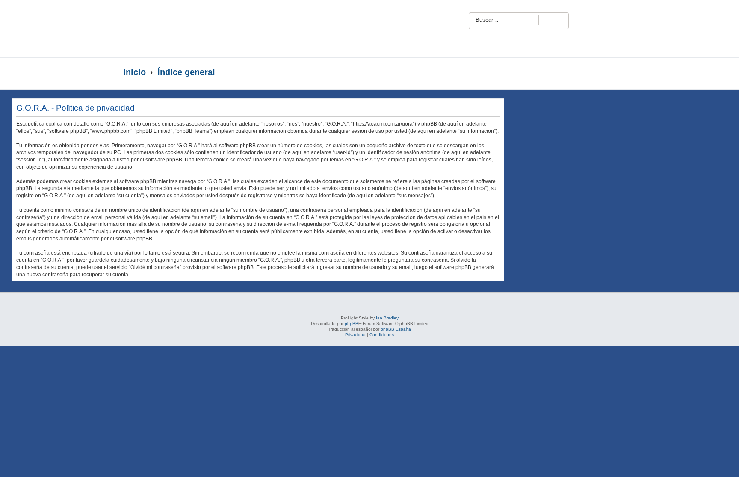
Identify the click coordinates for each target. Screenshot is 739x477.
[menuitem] (597, 19)
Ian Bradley (387, 318)
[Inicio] (206, 28)
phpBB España (396, 329)
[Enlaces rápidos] (598, 72)
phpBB (351, 323)
